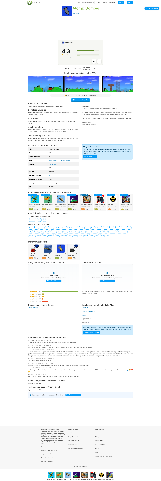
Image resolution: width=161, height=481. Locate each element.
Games (93, 228)
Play (31, 231)
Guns (82, 231)
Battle (129, 228)
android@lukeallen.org (88, 311)
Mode (69, 235)
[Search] (93, 2)
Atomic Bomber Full (60, 254)
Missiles (87, 228)
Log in (129, 2)
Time (119, 231)
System (75, 235)
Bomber (58, 228)
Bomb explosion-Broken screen (100, 204)
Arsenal (125, 231)
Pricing (105, 2)
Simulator (99, 228)
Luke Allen (42, 242)
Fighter (91, 235)
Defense (111, 228)
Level (107, 235)
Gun (42, 228)
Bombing (36, 231)
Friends (65, 231)
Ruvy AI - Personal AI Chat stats (49, 454)
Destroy (77, 231)
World (57, 235)
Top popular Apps (72, 444)
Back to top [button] (156, 466)
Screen (80, 235)
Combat (71, 231)
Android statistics (72, 433)
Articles (97, 448)
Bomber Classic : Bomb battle (126, 204)
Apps (99, 2)
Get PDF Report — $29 (90, 156)
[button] (107, 319)
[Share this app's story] (94, 61)
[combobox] (85, 2)
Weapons (64, 228)
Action (100, 231)
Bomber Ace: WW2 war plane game (34, 204)
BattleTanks (32, 254)
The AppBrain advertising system (103, 456)
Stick (97, 235)
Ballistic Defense (72, 204)
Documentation (99, 440)
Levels (102, 235)
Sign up (121, 2)
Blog (96, 452)
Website (84, 315)
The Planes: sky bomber (47, 204)
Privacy (97, 437)
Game (30, 228)
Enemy (52, 228)
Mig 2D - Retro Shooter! (60, 204)
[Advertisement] (78, 28)
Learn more (92, 153)
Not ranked (52, 164)
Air (47, 228)
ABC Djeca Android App (47, 461)
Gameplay (31, 235)
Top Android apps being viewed (49, 450)
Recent (106, 231)
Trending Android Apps (74, 440)
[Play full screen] (99, 61)
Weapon (117, 228)
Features (38, 235)
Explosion (63, 235)
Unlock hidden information (54, 281)
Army (42, 231)
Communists (32, 220)
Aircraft (81, 228)
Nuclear (105, 228)
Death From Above (47, 254)
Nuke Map (110, 204)
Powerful (88, 231)
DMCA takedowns (100, 444)
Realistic (95, 231)
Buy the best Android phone (75, 448)
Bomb (44, 220)
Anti (48, 231)
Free (59, 231)
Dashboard (112, 2)
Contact (97, 433)
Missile (70, 228)
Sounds (123, 228)
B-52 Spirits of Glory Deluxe (86, 204)
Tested (86, 235)
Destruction (113, 231)
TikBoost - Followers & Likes (48, 458)
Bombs (36, 228)
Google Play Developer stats (75, 437)
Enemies (54, 231)
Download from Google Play (81, 100)
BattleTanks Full (72, 254)
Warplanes (51, 235)
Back (39, 220)
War (76, 228)
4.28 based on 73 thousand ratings (59, 160)
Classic (44, 235)
